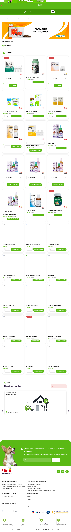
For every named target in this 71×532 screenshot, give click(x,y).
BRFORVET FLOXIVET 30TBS (32, 77)
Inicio (3, 18)
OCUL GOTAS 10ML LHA (8, 305)
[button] (38, 82)
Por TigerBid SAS (55, 529)
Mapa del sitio (30, 506)
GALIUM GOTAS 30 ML (31, 210)
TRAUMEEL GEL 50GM (8, 366)
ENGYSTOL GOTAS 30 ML (8, 142)
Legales (28, 502)
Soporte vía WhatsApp (62, 523)
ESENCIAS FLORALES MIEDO (9, 214)
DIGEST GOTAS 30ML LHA (31, 111)
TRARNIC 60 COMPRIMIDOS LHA (10, 336)
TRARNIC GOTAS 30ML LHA (32, 336)
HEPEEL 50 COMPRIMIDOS (9, 244)
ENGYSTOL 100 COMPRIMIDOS (55, 111)
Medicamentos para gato (22, 18)
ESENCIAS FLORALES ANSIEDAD (10, 180)
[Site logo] (40, 5)
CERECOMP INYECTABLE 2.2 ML (55, 81)
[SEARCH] (53, 11)
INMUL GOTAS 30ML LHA (53, 244)
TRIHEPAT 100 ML (29, 366)
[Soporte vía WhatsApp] (58, 520)
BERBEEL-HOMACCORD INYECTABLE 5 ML (12, 81)
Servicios (29, 499)
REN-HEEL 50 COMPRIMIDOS (54, 305)
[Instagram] (62, 471)
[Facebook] (58, 471)
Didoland (29, 496)
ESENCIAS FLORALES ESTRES (55, 180)
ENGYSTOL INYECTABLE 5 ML (32, 145)
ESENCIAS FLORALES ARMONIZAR (33, 180)
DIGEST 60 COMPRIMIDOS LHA (10, 111)
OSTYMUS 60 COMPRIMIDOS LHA (33, 305)
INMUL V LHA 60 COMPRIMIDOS (33, 275)
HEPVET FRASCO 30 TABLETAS (33, 244)
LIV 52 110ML (51, 275)
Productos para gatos (10, 18)
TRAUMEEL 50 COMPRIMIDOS (54, 336)
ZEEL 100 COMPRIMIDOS (53, 366)
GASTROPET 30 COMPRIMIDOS (55, 210)
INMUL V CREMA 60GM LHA (9, 275)
